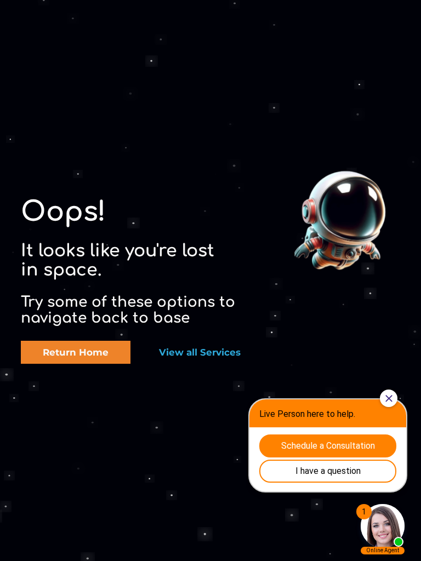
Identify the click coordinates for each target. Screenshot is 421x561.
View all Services (200, 352)
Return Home (76, 352)
